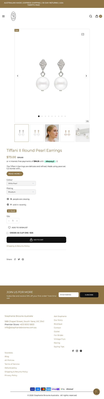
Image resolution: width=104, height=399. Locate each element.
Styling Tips (59, 347)
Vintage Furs (59, 339)
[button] (42, 116)
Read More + (14, 174)
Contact (57, 328)
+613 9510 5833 (27, 324)
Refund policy (11, 368)
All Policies (9, 360)
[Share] (15, 259)
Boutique (58, 324)
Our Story (58, 320)
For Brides (58, 335)
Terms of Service (12, 364)
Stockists (9, 353)
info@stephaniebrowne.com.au (21, 327)
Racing (57, 343)
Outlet (57, 331)
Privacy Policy (11, 375)
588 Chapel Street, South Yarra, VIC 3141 (24, 321)
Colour (10, 180)
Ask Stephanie (60, 316)
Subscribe (89, 295)
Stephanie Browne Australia (19, 316)
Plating (10, 188)
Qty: (8, 216)
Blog (7, 356)
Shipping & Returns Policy (18, 246)
